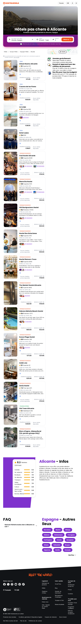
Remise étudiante (59, 604)
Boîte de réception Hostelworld (71, 612)
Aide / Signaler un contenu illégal (46, 606)
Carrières (70, 593)
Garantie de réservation (58, 592)
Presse (70, 589)
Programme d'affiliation (71, 607)
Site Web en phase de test (10, 620)
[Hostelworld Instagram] (12, 584)
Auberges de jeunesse (45, 583)
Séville (57, 550)
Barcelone (47, 530)
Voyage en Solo (59, 600)
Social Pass (58, 584)
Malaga (67, 530)
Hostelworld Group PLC (71, 585)
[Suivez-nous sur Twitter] (8, 584)
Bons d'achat (62, 617)
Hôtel (21, 61)
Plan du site (23, 620)
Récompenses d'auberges (59, 596)
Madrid (58, 530)
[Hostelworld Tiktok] (23, 584)
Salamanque (58, 535)
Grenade (67, 550)
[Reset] (32, 39)
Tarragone (71, 535)
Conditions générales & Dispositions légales (30, 617)
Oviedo (59, 540)
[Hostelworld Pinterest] (19, 584)
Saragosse (70, 540)
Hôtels (43, 588)
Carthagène (48, 540)
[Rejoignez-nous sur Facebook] (4, 584)
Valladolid (56, 545)
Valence (46, 535)
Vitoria (46, 545)
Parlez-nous (45, 602)
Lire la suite (16, 57)
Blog (56, 588)
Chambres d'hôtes (24, 406)
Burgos (67, 545)
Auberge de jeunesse (25, 153)
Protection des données (9, 617)
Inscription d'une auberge (72, 603)
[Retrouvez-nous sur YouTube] (16, 584)
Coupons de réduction (51, 617)
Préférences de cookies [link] (35, 620)
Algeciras (47, 550)
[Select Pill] (72, 3)
